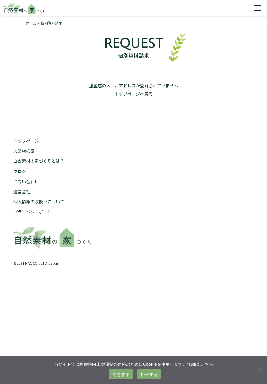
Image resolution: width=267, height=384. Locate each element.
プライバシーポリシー (34, 212)
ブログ (19, 171)
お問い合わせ (26, 181)
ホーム (30, 23)
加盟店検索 (24, 151)
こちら (207, 364)
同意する (121, 374)
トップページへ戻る (134, 94)
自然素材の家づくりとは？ (38, 161)
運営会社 (21, 191)
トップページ (26, 141)
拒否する (149, 374)
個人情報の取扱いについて (38, 202)
